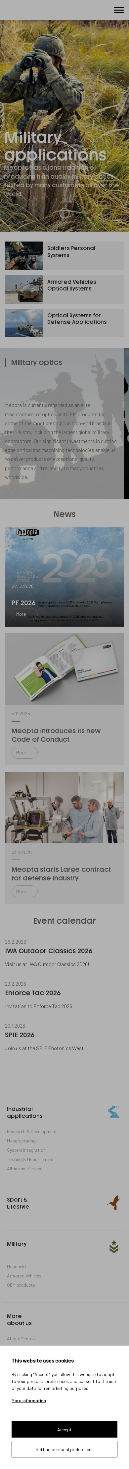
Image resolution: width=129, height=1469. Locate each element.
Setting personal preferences (64, 1449)
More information (29, 1400)
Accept (64, 1429)
